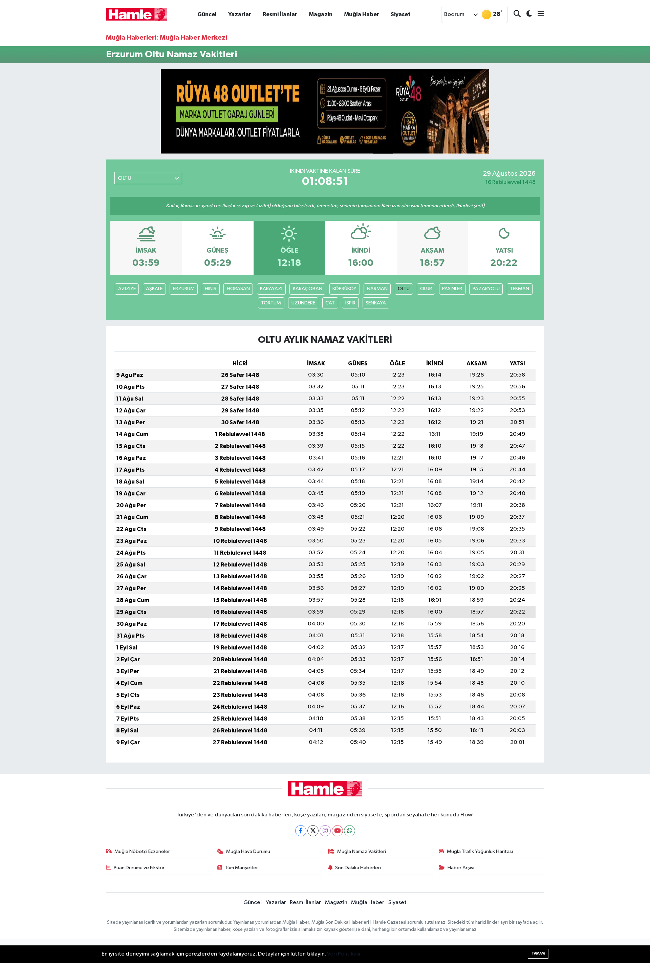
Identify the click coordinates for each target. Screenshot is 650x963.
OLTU (404, 288)
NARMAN (377, 288)
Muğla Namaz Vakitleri (361, 851)
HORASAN (238, 288)
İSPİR (350, 302)
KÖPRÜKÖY (344, 288)
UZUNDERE (303, 302)
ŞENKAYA (376, 302)
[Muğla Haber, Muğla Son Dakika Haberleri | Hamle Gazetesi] (136, 14)
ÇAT (330, 302)
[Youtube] (337, 830)
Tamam (538, 953)
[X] (313, 830)
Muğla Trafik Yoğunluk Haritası (480, 851)
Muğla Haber (361, 14)
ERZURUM (184, 288)
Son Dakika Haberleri (358, 867)
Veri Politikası (343, 954)
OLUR (426, 288)
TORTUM (271, 302)
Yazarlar (239, 14)
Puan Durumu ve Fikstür (139, 867)
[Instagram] (325, 830)
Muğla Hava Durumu (248, 851)
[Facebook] (300, 830)
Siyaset (401, 14)
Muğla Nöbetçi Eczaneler (142, 851)
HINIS (210, 288)
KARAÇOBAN (307, 288)
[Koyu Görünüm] (526, 14)
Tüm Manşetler (241, 867)
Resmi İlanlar (280, 14)
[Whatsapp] (349, 830)
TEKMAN (519, 288)
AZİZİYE (127, 288)
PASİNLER (452, 288)
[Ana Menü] (538, 14)
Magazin (320, 14)
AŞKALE (154, 288)
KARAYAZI (271, 288)
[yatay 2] (325, 111)
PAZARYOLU (486, 288)
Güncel (207, 14)
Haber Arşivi (461, 867)
